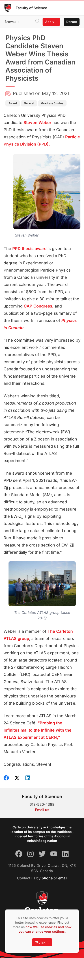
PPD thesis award (29, 248)
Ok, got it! (42, 942)
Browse (10, 22)
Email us (42, 810)
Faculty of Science (31, 8)
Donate (71, 22)
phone (48, 878)
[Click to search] (37, 22)
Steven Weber (37, 122)
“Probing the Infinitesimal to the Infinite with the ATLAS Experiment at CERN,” (37, 730)
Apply (49, 22)
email (62, 878)
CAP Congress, (39, 306)
